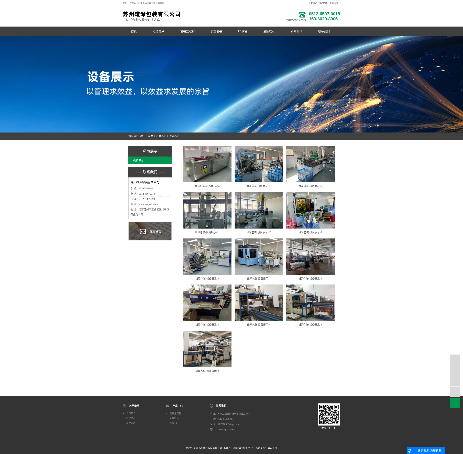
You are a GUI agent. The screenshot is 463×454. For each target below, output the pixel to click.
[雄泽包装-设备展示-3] (310, 302)
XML (336, 3)
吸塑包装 (216, 31)
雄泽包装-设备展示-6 (310, 278)
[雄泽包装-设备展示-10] (259, 210)
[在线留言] (455, 392)
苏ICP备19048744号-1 (244, 448)
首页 (134, 31)
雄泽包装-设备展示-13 (259, 186)
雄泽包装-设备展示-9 (310, 232)
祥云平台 (272, 448)
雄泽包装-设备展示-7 (258, 278)
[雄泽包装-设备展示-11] (207, 210)
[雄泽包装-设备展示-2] (207, 349)
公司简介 (130, 413)
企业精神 (130, 418)
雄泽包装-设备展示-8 (207, 278)
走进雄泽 (158, 31)
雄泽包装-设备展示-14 (207, 186)
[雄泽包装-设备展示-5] (207, 302)
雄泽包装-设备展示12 (310, 186)
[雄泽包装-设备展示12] (310, 164)
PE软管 (242, 31)
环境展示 (161, 136)
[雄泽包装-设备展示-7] (259, 256)
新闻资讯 (296, 31)
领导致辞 (130, 422)
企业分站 (313, 3)
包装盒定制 (187, 31)
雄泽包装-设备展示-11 (207, 232)
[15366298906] (455, 370)
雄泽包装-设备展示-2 (207, 371)
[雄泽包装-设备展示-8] (207, 256)
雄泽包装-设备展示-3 (310, 324)
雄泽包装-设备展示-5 (207, 324)
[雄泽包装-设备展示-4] (259, 302)
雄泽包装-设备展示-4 (258, 324)
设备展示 (269, 31)
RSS (331, 3)
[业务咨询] (455, 360)
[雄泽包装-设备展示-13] (259, 164)
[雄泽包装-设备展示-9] (310, 210)
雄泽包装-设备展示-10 (259, 232)
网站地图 (323, 3)
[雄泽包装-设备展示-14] (207, 164)
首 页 (150, 136)
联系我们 (324, 31)
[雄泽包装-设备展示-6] (310, 256)
